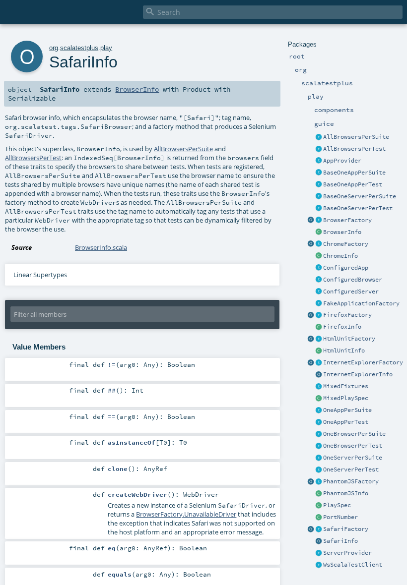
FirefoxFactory (347, 314)
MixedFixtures (345, 386)
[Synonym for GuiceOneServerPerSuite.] (319, 458)
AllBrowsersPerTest (354, 148)
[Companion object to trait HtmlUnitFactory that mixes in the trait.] (311, 339)
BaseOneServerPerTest (358, 208)
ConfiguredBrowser (352, 279)
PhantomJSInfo (345, 493)
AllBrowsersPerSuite (356, 136)
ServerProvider (347, 552)
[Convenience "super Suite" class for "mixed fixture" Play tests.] (319, 399)
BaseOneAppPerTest (352, 184)
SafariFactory (345, 529)
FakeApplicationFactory (361, 303)
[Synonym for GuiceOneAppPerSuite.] (319, 410)
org (53, 48)
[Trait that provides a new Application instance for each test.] (319, 185)
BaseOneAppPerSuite (354, 172)
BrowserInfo (342, 232)
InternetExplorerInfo (358, 374)
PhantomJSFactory (351, 481)
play (106, 48)
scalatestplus (79, 48)
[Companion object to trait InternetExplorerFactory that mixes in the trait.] (311, 363)
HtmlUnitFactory (349, 338)
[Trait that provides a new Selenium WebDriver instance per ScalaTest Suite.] (319, 434)
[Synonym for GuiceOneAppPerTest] (319, 422)
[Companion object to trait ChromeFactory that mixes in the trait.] (311, 244)
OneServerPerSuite (352, 457)
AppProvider (342, 160)
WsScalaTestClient (352, 564)
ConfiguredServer (351, 291)
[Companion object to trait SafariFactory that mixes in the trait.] (311, 529)
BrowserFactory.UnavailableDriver (186, 514)
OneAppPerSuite (347, 410)
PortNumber (340, 517)
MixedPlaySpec (345, 398)
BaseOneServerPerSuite (359, 196)
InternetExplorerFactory (363, 362)
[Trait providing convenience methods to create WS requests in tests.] (319, 565)
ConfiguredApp (345, 267)
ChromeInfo (340, 255)
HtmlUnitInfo (344, 350)
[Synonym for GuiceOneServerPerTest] (319, 470)
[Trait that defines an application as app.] (319, 161)
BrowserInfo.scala (101, 247)
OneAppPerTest (345, 421)
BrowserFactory (347, 220)
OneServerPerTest (351, 469)
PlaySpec (337, 505)
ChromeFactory (345, 243)
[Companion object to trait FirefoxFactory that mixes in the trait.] (311, 315)
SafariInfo (340, 540)
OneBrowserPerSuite (354, 433)
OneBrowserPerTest (352, 445)
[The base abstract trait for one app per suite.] (319, 173)
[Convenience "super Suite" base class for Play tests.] (319, 506)
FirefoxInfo (342, 326)
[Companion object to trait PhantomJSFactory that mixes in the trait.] (311, 482)
